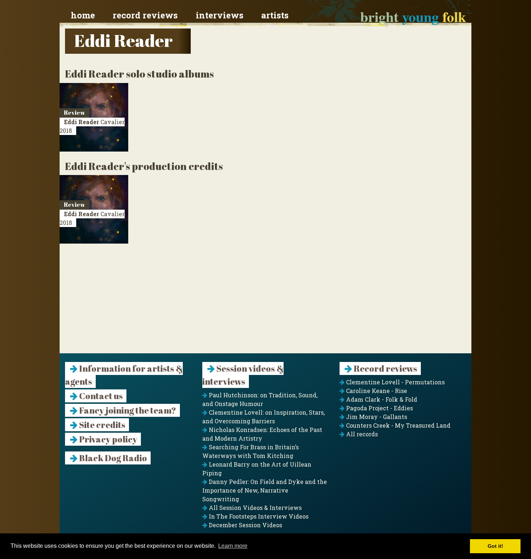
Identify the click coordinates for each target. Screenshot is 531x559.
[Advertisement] (265, 302)
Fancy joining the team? (127, 410)
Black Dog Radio (112, 458)
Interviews (219, 15)
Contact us (100, 396)
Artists (275, 15)
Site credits (101, 425)
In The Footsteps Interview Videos (257, 516)
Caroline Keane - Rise (376, 390)
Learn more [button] (232, 546)
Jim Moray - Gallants (376, 416)
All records (361, 434)
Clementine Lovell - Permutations (395, 382)
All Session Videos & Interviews (254, 507)
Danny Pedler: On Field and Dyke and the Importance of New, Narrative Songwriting (264, 490)
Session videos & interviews (243, 375)
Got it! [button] (495, 546)
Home (83, 15)
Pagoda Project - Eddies (379, 408)
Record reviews (145, 15)
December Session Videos (244, 525)
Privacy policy (107, 439)
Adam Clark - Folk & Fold (381, 399)
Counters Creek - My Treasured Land (397, 425)
